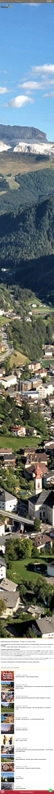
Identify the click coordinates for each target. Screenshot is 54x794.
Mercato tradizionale (20, 788)
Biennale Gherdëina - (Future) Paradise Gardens (27, 676)
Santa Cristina (14, 647)
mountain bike (18, 655)
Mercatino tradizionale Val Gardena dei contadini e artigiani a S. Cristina (32, 698)
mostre (38, 650)
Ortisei (8, 647)
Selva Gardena (22, 647)
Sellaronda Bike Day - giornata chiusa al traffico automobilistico (30, 759)
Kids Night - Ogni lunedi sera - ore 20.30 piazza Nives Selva (29, 719)
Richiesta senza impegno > (27, 792)
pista (47, 658)
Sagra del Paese (19, 778)
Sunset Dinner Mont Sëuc (21, 729)
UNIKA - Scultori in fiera (21, 740)
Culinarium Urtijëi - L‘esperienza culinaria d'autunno (27, 768)
